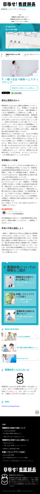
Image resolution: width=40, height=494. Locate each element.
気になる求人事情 (8, 455)
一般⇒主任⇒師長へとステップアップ (25, 283)
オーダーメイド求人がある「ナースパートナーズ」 (18, 461)
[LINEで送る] (16, 93)
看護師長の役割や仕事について (20, 17)
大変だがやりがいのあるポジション (14, 437)
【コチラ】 (15, 393)
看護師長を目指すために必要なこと (20, 19)
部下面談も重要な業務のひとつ (25, 317)
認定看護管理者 (7, 209)
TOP (20, 15)
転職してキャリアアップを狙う (20, 21)
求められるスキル (8, 443)
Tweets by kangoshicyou (11, 406)
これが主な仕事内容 (9, 431)
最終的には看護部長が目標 (11, 449)
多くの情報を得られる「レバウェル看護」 (24, 300)
